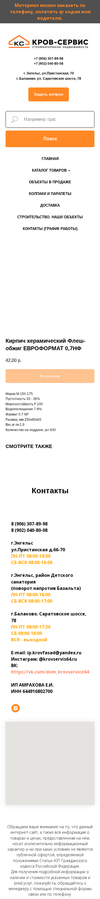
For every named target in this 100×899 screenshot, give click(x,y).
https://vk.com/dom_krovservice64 (50, 672)
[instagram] (15, 708)
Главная (50, 159)
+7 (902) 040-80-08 (48, 64)
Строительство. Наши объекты (50, 217)
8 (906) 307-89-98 (29, 524)
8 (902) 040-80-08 (29, 530)
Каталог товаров (49, 170)
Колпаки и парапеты (50, 194)
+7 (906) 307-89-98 (48, 59)
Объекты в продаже (50, 182)
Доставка (50, 205)
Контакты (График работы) (50, 229)
